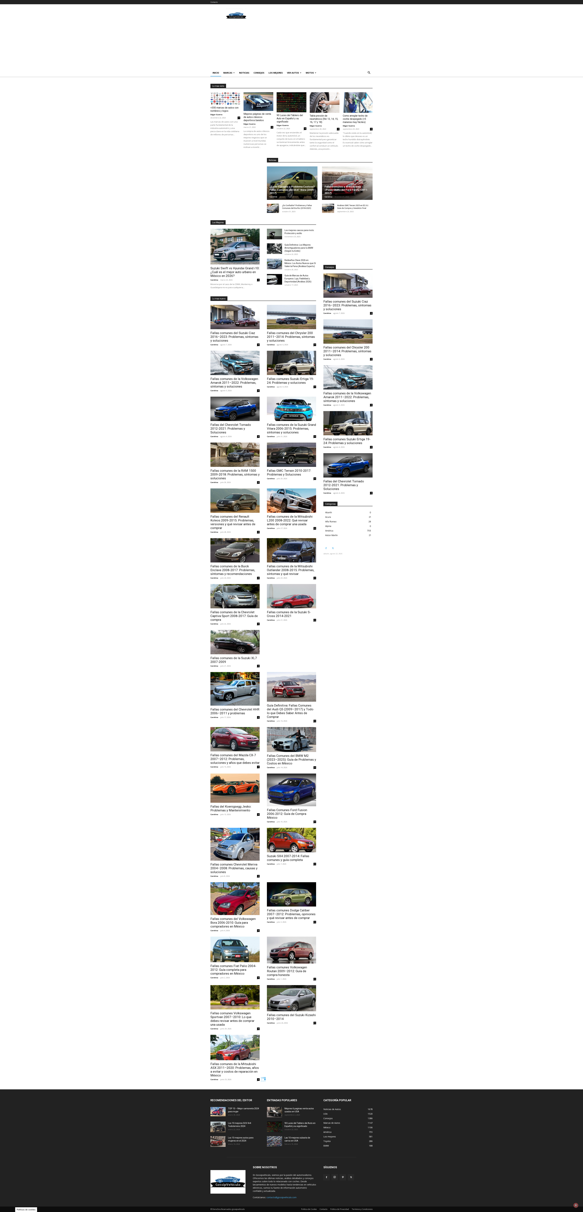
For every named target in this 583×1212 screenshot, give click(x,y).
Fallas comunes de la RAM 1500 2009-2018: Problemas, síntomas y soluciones (235, 474)
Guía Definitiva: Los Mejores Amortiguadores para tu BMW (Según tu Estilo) (299, 248)
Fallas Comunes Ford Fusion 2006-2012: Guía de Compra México (287, 813)
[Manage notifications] (575, 1205)
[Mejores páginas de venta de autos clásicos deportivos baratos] (258, 101)
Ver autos (293, 72)
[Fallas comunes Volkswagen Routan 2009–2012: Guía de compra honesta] (291, 950)
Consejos (259, 72)
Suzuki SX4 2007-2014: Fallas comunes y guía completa (288, 858)
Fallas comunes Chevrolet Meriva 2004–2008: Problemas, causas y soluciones (233, 868)
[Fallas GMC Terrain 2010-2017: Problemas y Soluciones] (291, 455)
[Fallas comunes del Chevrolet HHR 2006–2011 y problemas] (235, 689)
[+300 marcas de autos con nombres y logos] (225, 98)
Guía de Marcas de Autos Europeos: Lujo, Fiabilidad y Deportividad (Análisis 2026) (298, 278)
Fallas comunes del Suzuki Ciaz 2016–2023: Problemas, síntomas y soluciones (234, 336)
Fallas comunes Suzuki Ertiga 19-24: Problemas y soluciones (290, 380)
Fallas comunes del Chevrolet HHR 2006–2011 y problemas (234, 711)
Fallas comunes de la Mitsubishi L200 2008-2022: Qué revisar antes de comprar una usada (290, 520)
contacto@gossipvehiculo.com (281, 1197)
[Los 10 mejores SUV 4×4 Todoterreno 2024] (218, 1127)
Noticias (244, 72)
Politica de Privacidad (339, 1209)
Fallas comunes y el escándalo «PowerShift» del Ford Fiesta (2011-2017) (346, 190)
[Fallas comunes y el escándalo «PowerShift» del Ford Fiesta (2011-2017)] (347, 183)
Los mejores (276, 72)
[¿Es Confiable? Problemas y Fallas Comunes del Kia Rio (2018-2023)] (273, 208)
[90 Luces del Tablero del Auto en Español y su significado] (291, 102)
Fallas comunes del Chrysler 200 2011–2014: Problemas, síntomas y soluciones (291, 336)
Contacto (214, 2)
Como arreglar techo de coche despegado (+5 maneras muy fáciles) (355, 119)
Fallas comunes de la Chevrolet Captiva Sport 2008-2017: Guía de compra (234, 616)
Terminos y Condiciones (362, 1209)
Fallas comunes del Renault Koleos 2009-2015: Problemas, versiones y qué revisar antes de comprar (232, 522)
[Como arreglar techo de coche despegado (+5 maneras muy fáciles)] (358, 102)
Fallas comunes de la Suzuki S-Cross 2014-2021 (289, 614)
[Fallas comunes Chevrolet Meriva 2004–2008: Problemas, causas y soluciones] (235, 844)
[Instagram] (335, 1177)
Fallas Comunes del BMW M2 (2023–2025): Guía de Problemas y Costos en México (291, 759)
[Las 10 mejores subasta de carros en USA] (274, 1141)
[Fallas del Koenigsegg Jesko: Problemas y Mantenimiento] (235, 788)
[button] (369, 73)
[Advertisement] (317, 15)
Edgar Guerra (216, 114)
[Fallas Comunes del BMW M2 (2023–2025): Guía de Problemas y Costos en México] (291, 739)
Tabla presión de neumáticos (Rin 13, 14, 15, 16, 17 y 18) (324, 119)
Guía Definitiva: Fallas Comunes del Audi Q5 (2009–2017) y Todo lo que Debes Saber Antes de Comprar (290, 711)
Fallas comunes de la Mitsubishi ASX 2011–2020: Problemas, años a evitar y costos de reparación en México (234, 1069)
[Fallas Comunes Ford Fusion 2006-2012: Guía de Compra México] (291, 790)
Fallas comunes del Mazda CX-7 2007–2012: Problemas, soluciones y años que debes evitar (235, 759)
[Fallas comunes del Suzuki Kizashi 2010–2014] (291, 998)
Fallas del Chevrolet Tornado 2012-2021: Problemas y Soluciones (230, 428)
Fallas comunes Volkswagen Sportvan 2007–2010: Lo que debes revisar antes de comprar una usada (232, 1018)
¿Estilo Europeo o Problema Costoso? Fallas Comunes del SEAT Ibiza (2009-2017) (292, 190)
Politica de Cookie (309, 1209)
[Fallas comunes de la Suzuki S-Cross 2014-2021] (291, 596)
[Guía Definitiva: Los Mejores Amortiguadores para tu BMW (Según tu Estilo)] (274, 248)
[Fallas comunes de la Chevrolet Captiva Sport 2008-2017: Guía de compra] (235, 596)
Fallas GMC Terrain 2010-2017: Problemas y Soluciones (289, 472)
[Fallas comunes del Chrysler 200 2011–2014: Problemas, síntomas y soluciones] (291, 317)
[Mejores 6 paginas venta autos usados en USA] (274, 1112)
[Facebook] (326, 548)
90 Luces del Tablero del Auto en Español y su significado (290, 118)
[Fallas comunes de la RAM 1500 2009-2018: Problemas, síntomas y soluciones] (235, 455)
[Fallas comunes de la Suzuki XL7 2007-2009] (235, 642)
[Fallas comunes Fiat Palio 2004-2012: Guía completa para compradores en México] (235, 949)
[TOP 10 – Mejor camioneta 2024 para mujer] (218, 1111)
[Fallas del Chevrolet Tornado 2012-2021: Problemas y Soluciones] (235, 409)
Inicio (216, 72)
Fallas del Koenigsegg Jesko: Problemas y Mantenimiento (230, 808)
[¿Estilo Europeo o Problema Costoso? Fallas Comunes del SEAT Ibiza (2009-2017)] (292, 183)
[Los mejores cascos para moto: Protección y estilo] (274, 234)
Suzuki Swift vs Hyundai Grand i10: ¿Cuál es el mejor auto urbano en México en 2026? (234, 272)
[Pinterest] (343, 1177)
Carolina (273, 197)
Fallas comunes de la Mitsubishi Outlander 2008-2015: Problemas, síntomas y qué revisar (290, 570)
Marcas (227, 72)
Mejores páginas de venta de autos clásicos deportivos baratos (257, 117)
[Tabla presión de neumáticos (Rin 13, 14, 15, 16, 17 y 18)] (324, 102)
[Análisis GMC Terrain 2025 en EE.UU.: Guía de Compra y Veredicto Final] (328, 208)
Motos (310, 72)
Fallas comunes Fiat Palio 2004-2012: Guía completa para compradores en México (233, 969)
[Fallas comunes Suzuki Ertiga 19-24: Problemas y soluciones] (291, 363)
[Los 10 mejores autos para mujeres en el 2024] (218, 1141)
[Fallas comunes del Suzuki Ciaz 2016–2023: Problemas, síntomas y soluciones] (235, 317)
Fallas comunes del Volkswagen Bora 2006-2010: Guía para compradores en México (233, 922)
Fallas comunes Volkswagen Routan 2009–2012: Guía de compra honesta (287, 971)
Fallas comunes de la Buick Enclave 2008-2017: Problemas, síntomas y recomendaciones (232, 570)
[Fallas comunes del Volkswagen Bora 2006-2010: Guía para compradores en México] (235, 898)
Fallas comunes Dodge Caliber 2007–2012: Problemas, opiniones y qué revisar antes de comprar (291, 914)
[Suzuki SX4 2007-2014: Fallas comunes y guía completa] (291, 840)
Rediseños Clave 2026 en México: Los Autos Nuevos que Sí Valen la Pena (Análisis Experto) (300, 263)
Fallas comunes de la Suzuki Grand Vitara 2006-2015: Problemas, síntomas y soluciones (291, 428)
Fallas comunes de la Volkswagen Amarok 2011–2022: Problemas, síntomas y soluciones (234, 382)
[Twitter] (333, 548)
